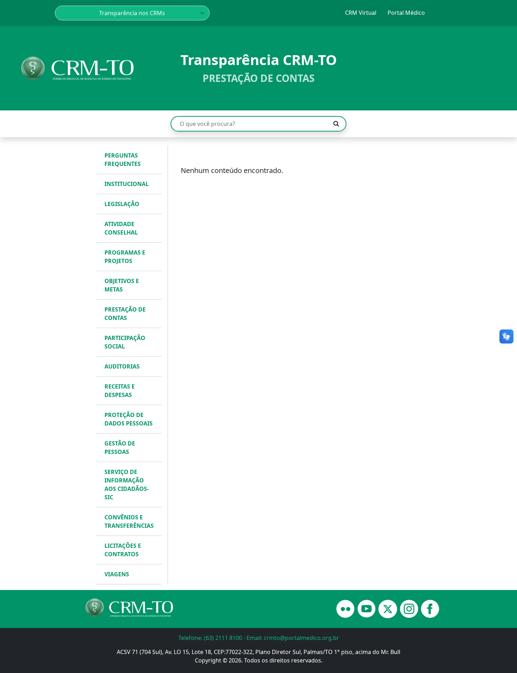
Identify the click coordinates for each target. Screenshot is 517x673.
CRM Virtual (360, 13)
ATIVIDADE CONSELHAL (121, 228)
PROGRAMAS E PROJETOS (124, 257)
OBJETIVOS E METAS (121, 285)
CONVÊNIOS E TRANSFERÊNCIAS (129, 521)
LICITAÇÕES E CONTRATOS (122, 550)
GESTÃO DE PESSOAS (119, 448)
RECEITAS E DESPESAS (119, 391)
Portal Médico (406, 13)
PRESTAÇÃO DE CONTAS (125, 314)
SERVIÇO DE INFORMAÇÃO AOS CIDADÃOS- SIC (126, 484)
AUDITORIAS (122, 366)
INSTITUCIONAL (126, 184)
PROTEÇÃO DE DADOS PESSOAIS (128, 419)
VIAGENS (116, 574)
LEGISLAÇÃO (121, 204)
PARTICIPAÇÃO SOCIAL (124, 342)
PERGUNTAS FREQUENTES (122, 160)
